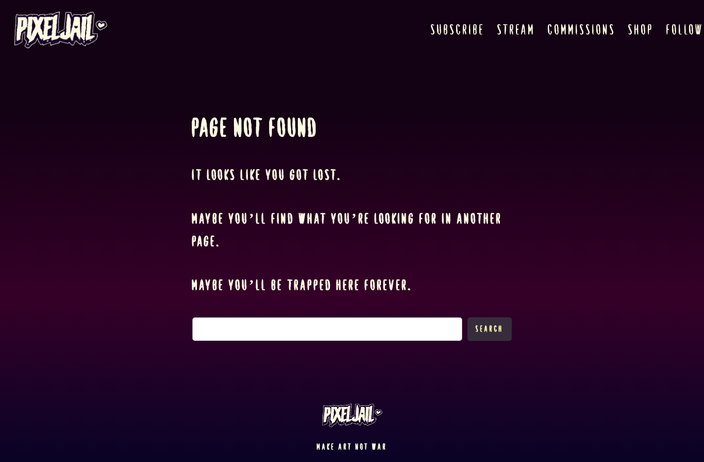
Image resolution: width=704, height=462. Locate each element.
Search (490, 328)
